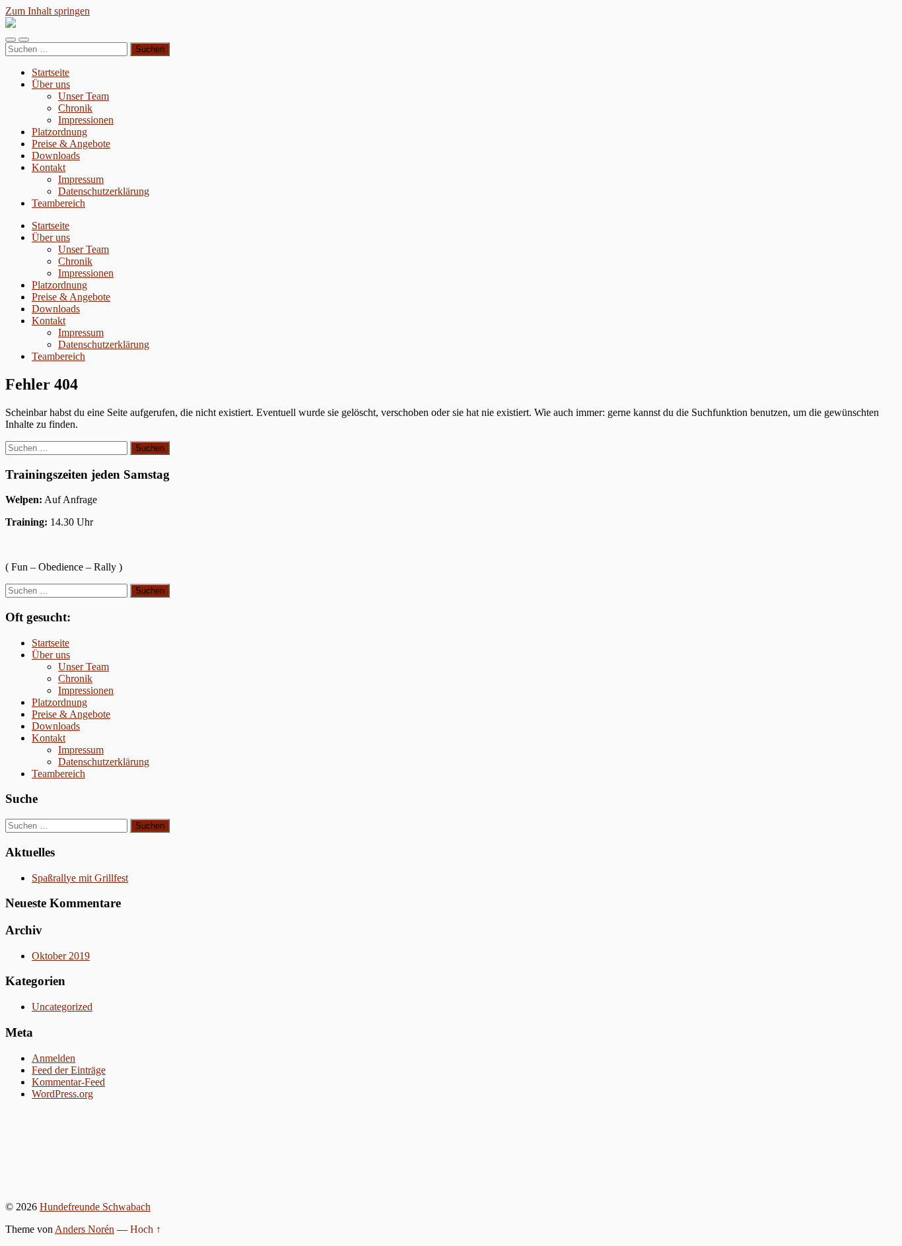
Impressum (81, 179)
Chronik (75, 108)
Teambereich (58, 203)
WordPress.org (62, 1093)
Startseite (50, 72)
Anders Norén (84, 1229)
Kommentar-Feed (68, 1082)
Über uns (51, 84)
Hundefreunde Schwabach (95, 1206)
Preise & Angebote (71, 143)
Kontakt (48, 167)
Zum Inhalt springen (47, 11)
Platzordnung (59, 131)
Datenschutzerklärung (103, 191)
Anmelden (53, 1058)
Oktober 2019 (61, 955)
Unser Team (83, 96)
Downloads (56, 155)
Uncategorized (62, 1006)
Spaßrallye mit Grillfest (80, 877)
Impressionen (86, 119)
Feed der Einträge (69, 1070)
